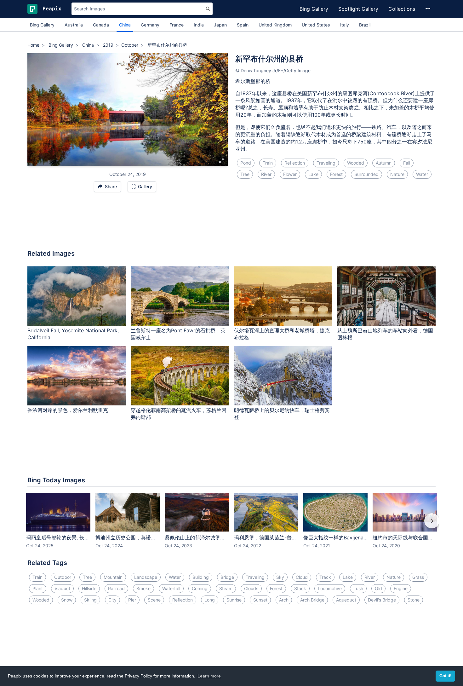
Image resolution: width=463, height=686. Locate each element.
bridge (227, 577)
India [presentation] (199, 24)
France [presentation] (176, 24)
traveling (326, 163)
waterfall (171, 588)
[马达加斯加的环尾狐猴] (222, 109)
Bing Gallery (314, 9)
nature (397, 174)
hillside (89, 588)
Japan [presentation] (220, 24)
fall (406, 163)
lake (313, 174)
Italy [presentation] (344, 24)
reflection (294, 163)
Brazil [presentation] (364, 24)
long (209, 599)
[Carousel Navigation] (231, 525)
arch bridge (312, 599)
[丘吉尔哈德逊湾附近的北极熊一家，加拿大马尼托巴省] (33, 109)
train (268, 163)
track (325, 577)
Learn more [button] (209, 675)
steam (225, 588)
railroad (116, 588)
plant (37, 588)
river (266, 174)
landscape (145, 577)
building (200, 577)
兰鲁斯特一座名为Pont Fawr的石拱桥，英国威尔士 (178, 334)
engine (401, 588)
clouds (251, 588)
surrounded (366, 174)
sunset (260, 599)
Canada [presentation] (101, 24)
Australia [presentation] (74, 24)
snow (66, 599)
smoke (143, 588)
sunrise (234, 599)
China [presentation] (125, 24)
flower (290, 174)
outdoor (62, 577)
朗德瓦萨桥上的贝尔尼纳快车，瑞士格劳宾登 (282, 414)
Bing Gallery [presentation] (42, 24)
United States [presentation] (316, 24)
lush (358, 588)
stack (300, 588)
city (112, 599)
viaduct (62, 588)
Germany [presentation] (150, 24)
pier (132, 599)
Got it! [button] (445, 676)
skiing (90, 599)
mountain (113, 577)
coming (200, 588)
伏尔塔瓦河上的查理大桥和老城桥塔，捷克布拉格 (282, 334)
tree (244, 174)
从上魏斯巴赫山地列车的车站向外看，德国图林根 (385, 334)
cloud (302, 577)
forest (336, 174)
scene (154, 599)
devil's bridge (382, 599)
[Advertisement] (231, 224)
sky (280, 577)
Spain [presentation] (243, 24)
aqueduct (346, 599)
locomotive (330, 588)
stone (414, 599)
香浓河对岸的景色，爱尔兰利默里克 (67, 410)
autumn (384, 163)
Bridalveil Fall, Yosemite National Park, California (73, 334)
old (378, 588)
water (422, 174)
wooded (355, 163)
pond (245, 163)
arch (284, 599)
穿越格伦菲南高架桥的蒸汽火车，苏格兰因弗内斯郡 (178, 414)
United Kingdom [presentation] (275, 24)
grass (418, 577)
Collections (401, 9)
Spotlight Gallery (358, 9)
